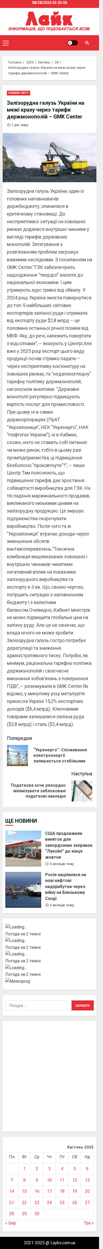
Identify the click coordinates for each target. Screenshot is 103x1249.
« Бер (10, 1222)
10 (49, 1180)
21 (11, 1202)
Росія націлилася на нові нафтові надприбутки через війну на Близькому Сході (23, 890)
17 (49, 1191)
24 (49, 1202)
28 (11, 1213)
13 (87, 1180)
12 (74, 1180)
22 (24, 1202)
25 (62, 1202)
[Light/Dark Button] (72, 42)
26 (74, 1202)
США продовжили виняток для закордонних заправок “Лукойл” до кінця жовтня (23, 849)
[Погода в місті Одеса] (49, 967)
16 (37, 1191)
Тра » (89, 1222)
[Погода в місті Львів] (49, 954)
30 (37, 1213)
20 (87, 1191)
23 (37, 1202)
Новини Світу (18, 92)
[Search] (87, 43)
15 (24, 1191)
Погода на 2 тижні (23, 933)
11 (62, 1180)
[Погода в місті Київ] (49, 927)
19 (74, 1191)
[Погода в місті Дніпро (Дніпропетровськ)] (49, 940)
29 (24, 1213)
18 (62, 1191)
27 (87, 1202)
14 (11, 1191)
